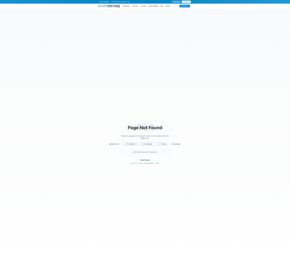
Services (140, 163)
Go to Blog (163, 144)
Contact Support (176, 144)
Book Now (177, 1)
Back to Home (115, 144)
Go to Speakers (131, 144)
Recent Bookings (148, 163)
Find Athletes (185, 6)
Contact (157, 163)
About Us (134, 163)
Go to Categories (147, 144)
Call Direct (187, 1)
